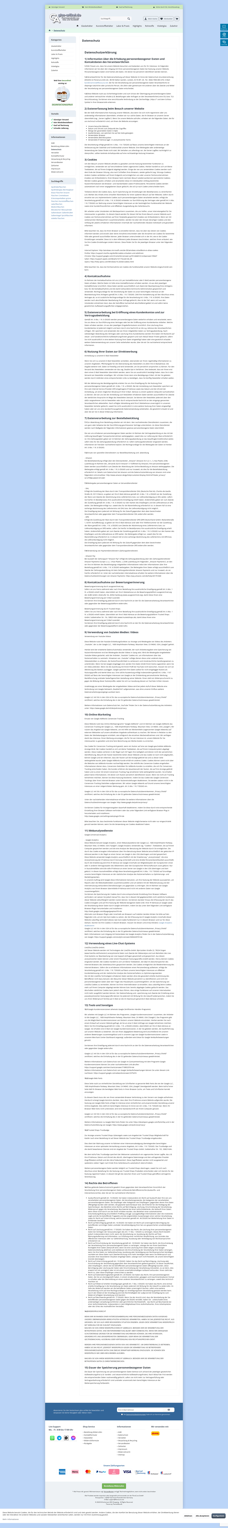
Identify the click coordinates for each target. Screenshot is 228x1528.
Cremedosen (64, 195)
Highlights (55, 58)
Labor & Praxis (57, 54)
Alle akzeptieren (202, 1516)
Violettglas (55, 66)
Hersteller (55, 153)
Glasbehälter (56, 46)
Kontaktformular (57, 156)
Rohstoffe (55, 62)
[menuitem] (176, 18)
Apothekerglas (57, 190)
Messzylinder (66, 210)
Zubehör (54, 70)
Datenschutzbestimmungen (136, 1414)
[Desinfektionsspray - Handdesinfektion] (62, 94)
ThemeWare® (117, 1504)
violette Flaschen (57, 218)
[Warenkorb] (176, 18)
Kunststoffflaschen (66, 201)
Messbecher (56, 210)
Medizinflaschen (57, 207)
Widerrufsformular (91, 1440)
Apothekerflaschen (58, 187)
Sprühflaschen (67, 215)
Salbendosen (56, 212)
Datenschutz (56, 149)
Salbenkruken (67, 212)
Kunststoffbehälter (58, 50)
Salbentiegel (56, 215)
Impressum (55, 169)
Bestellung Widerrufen (60, 146)
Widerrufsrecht (57, 172)
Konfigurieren (218, 1516)
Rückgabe (88, 1443)
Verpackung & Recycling (60, 159)
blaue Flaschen (57, 192)
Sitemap (121, 1455)
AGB (53, 143)
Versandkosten (57, 162)
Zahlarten (55, 165)
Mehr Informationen (11, 1519)
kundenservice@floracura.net (96, 83)
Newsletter (88, 1438)
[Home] (78, 26)
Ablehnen (188, 1516)
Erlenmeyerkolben (58, 198)
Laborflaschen (56, 204)
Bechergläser (68, 190)
